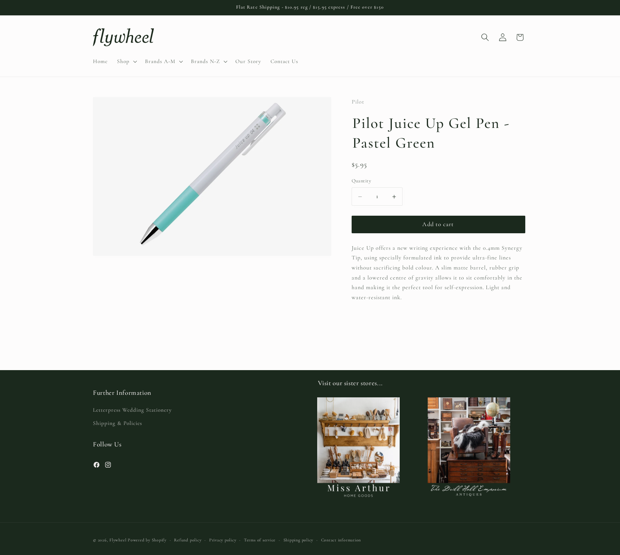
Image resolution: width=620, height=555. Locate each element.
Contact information (341, 539)
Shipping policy (298, 539)
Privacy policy (222, 539)
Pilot (358, 101)
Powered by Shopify (147, 539)
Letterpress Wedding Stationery (132, 410)
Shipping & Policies (117, 423)
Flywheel (117, 539)
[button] (126, 61)
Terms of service (260, 539)
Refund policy (187, 539)
